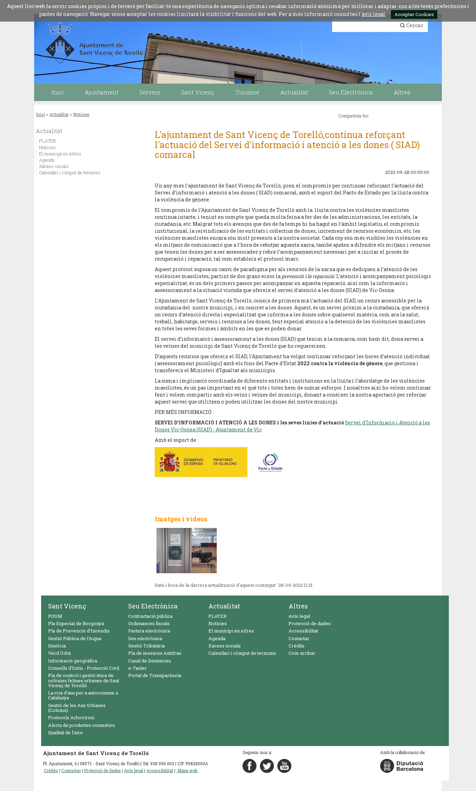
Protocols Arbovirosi (71, 717)
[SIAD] (186, 550)
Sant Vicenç (67, 606)
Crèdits (297, 646)
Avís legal (299, 616)
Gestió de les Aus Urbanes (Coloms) (77, 707)
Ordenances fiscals (149, 623)
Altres (298, 606)
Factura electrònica (149, 631)
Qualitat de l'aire (65, 732)
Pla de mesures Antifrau (154, 653)
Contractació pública (150, 616)
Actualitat (59, 114)
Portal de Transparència (154, 675)
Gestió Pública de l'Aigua (74, 638)
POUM (55, 616)
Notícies (81, 114)
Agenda (46, 160)
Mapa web (187, 770)
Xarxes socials (54, 166)
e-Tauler (137, 668)
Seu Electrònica (152, 606)
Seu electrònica (145, 638)
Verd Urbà (59, 653)
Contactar (299, 638)
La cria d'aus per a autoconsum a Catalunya (83, 695)
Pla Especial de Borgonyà (76, 623)
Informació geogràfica (72, 661)
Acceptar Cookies (414, 14)
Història (57, 646)
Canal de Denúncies (149, 661)
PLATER (47, 141)
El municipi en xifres (60, 154)
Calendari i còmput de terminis (69, 172)
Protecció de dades (310, 623)
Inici (40, 114)
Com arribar (302, 653)
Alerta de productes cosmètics (81, 725)
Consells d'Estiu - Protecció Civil (83, 668)
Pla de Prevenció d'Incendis (79, 631)
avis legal (373, 14)
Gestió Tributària (146, 646)
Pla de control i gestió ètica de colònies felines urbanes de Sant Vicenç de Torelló (83, 680)
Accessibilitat (303, 631)
